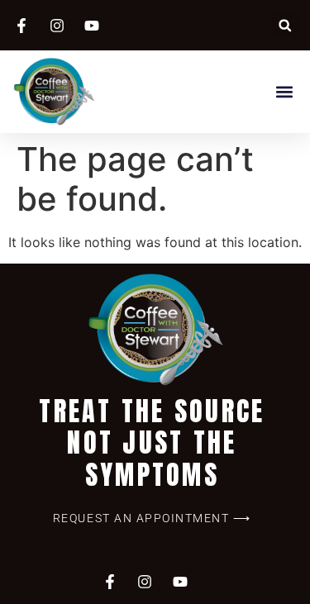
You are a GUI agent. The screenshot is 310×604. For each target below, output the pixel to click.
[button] (285, 25)
